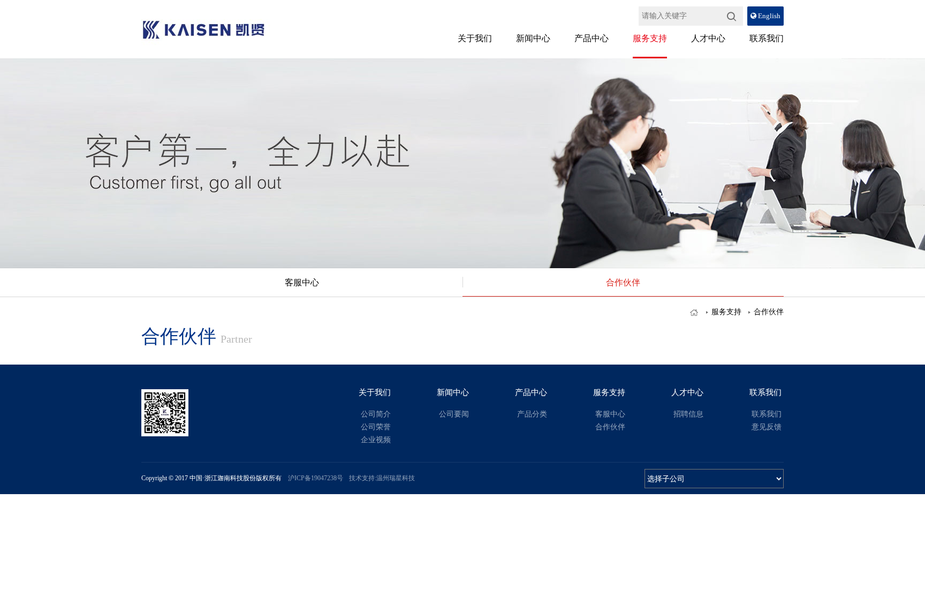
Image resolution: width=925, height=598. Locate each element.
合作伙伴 (623, 282)
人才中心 (708, 38)
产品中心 (591, 38)
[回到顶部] (892, 277)
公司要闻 (454, 414)
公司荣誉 (376, 427)
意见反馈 (767, 427)
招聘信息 (688, 414)
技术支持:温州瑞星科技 (382, 478)
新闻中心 (533, 38)
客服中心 (302, 282)
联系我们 (766, 38)
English (768, 16)
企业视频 (376, 440)
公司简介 (376, 414)
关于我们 (475, 38)
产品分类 (532, 414)
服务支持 (650, 38)
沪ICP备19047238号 (314, 478)
